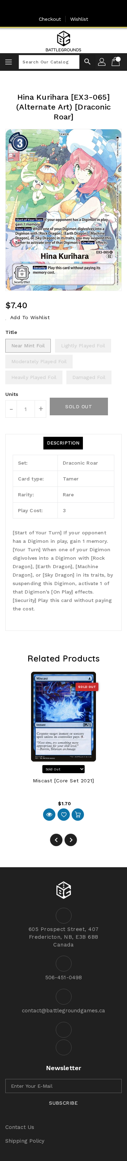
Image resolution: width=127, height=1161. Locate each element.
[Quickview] (49, 814)
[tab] (63, 443)
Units (12, 394)
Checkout (50, 19)
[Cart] (116, 62)
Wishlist (79, 19)
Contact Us (19, 1127)
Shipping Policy (25, 1141)
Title (11, 332)
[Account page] (102, 62)
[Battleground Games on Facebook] (56, 8)
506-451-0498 (63, 977)
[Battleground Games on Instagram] (70, 8)
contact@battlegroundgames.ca (63, 1010)
